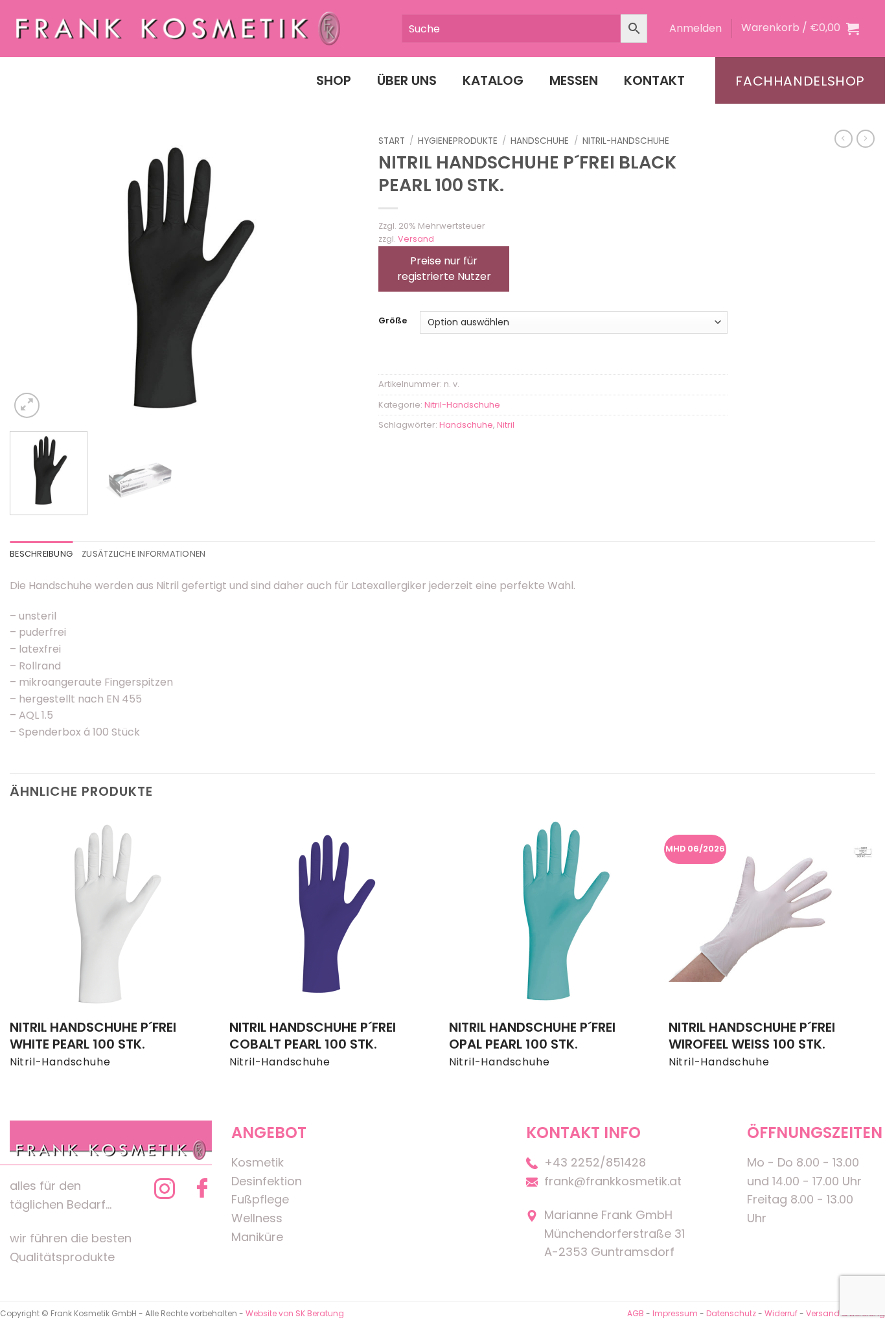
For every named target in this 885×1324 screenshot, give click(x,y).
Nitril (505, 424)
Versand (416, 238)
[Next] (335, 275)
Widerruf (781, 1313)
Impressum (676, 1313)
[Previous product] (865, 139)
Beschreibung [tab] (41, 553)
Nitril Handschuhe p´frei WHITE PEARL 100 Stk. (93, 1035)
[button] (695, 28)
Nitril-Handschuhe (625, 141)
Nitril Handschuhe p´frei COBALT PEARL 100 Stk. (312, 1035)
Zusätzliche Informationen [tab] (143, 553)
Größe (392, 320)
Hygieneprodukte (458, 141)
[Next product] (843, 139)
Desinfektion (266, 1181)
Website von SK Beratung (295, 1313)
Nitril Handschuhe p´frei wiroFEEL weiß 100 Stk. (752, 1035)
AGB (635, 1313)
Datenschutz (731, 1313)
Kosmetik (257, 1162)
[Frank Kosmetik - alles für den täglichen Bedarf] (178, 28)
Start (391, 141)
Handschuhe (540, 141)
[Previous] (33, 275)
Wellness (256, 1218)
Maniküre (257, 1237)
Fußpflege (260, 1199)
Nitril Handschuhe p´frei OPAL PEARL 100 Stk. (532, 1035)
